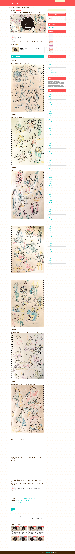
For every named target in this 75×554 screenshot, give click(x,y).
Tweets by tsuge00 (51, 27)
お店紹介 (58, 81)
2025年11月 (50, 92)
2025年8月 (50, 94)
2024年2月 (50, 128)
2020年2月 (50, 219)
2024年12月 (50, 109)
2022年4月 (50, 170)
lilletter (52, 81)
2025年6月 (50, 98)
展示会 (55, 86)
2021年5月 (50, 190)
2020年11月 (50, 202)
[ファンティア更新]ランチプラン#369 (59, 50)
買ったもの (50, 70)
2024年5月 (50, 123)
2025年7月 (50, 96)
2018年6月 (50, 253)
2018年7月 (50, 251)
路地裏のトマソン (49, 552)
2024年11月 (50, 111)
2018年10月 (50, 245)
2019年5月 (50, 232)
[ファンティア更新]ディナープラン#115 (22, 500)
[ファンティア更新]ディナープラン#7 (38, 518)
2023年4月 (50, 147)
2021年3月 (50, 194)
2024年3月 (50, 126)
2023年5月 (50, 145)
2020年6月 (50, 211)
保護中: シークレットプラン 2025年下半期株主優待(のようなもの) (26, 498)
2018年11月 (50, 243)
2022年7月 (50, 164)
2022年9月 (50, 160)
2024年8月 (50, 117)
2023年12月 (50, 132)
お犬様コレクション (51, 82)
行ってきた (50, 66)
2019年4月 (50, 234)
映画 (59, 86)
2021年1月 (50, 198)
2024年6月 (50, 121)
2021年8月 (50, 185)
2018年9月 (50, 247)
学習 (49, 60)
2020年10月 (50, 204)
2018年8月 (50, 249)
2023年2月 (50, 151)
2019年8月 (50, 226)
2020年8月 (50, 207)
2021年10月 (50, 181)
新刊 (57, 86)
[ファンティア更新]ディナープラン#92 (22, 502)
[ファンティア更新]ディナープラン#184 (59, 47)
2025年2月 (50, 106)
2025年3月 (50, 104)
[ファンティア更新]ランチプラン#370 (59, 42)
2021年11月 (50, 179)
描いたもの (13, 495)
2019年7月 (50, 228)
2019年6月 (50, 230)
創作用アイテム (51, 86)
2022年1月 (50, 175)
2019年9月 (50, 224)
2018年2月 (50, 260)
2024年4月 (50, 124)
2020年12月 (50, 200)
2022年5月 (50, 168)
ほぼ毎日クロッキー (15, 510)
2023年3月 (50, 149)
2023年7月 (50, 141)
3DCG (49, 81)
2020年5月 (50, 213)
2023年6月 (50, 143)
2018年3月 (50, 258)
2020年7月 (50, 209)
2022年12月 (50, 155)
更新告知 (50, 64)
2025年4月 (50, 102)
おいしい (55, 81)
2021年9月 (50, 183)
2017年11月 (50, 266)
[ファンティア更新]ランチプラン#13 (17, 516)
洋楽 (62, 86)
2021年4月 (50, 192)
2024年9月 (50, 115)
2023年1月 (50, 153)
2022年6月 (50, 166)
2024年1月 (50, 130)
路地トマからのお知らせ (52, 72)
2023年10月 (50, 136)
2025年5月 (50, 100)
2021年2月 (50, 196)
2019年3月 (50, 236)
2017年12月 (50, 264)
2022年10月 (50, 158)
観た (49, 68)
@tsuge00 (23, 37)
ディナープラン (61, 83)
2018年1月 (50, 262)
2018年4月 (50, 256)
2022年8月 (50, 162)
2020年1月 (50, 221)
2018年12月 (50, 241)
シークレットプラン (51, 83)
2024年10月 (50, 113)
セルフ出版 (56, 83)
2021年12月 (50, 177)
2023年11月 (50, 134)
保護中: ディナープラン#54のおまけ (22, 505)
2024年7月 (50, 119)
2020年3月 (50, 217)
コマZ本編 (62, 82)
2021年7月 (50, 187)
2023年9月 (50, 138)
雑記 (49, 74)
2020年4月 (50, 215)
